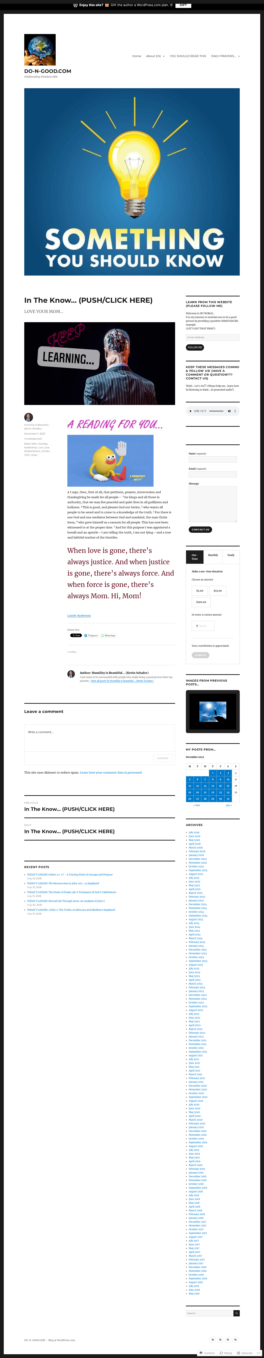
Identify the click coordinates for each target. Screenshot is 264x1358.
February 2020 (197, 1123)
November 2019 (198, 1134)
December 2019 (198, 1131)
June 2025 (194, 881)
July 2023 (194, 968)
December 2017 (197, 1221)
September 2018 (198, 1187)
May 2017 (194, 1248)
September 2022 (198, 1006)
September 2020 (198, 1097)
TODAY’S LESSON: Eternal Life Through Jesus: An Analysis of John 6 (66, 901)
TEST (27, 455)
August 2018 (196, 1191)
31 (228, 798)
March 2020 (196, 1119)
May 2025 (194, 885)
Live (40, 447)
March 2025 (196, 893)
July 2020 (194, 1104)
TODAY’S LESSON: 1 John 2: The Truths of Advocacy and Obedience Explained (71, 909)
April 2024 (195, 934)
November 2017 (198, 1225)
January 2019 (196, 1172)
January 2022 (196, 1036)
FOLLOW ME (195, 347)
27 (197, 798)
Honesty (43, 443)
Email (197, 468)
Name (197, 453)
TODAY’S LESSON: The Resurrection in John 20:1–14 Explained (63, 883)
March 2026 (196, 847)
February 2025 (197, 896)
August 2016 (196, 1282)
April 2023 (194, 979)
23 (220, 792)
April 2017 (194, 1252)
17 (228, 785)
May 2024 (194, 930)
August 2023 (196, 964)
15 (213, 785)
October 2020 (196, 1093)
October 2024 (196, 911)
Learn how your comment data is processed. (111, 772)
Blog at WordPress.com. (61, 1340)
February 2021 (197, 1078)
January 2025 (196, 900)
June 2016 (194, 1289)
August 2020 (196, 1100)
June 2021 (194, 1063)
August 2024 (196, 919)
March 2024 (196, 938)
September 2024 (198, 915)
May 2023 (194, 976)
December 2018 (197, 1176)
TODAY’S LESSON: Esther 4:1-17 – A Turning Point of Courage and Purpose (70, 874)
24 (228, 792)
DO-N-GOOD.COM (47, 71)
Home (136, 56)
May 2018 (194, 1202)
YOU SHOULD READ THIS (188, 56)
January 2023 (196, 991)
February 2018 (197, 1214)
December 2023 (198, 949)
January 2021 (196, 1082)
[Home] (213, 1340)
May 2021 (194, 1066)
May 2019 (194, 1157)
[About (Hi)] (220, 1340)
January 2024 (196, 945)
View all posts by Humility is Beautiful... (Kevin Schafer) (122, 681)
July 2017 (194, 1240)
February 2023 (197, 987)
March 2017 (195, 1255)
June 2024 (194, 927)
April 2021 (194, 1070)
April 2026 (195, 843)
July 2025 (194, 877)
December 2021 (197, 1040)
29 (212, 798)
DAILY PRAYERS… (223, 56)
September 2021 (198, 1051)
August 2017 (196, 1236)
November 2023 (198, 953)
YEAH (34, 455)
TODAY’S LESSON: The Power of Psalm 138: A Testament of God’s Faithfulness (71, 892)
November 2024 (198, 908)
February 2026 (197, 851)
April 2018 (194, 1206)
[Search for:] (209, 1313)
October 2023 (196, 957)
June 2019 (194, 1153)
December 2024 (198, 904)
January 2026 (196, 855)
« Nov (196, 805)
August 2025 (196, 874)
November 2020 (198, 1089)
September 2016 (198, 1278)
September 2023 (198, 961)
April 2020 (195, 1116)
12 (190, 785)
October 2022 (196, 1002)
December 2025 (198, 859)
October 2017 (196, 1229)
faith (34, 443)
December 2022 (198, 995)
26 (189, 798)
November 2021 (198, 1044)
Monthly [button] (213, 555)
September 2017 (198, 1233)
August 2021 (196, 1055)
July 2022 (194, 1013)
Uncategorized (33, 438)
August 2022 (196, 1010)
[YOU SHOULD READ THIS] (228, 1340)
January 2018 (196, 1218)
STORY (46, 451)
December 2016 (198, 1267)
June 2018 (194, 1199)
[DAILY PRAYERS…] (235, 1340)
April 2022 (195, 1025)
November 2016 (198, 1271)
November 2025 (198, 862)
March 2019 (195, 1165)
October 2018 (196, 1184)
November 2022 (198, 998)
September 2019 (198, 1142)
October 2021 (196, 1048)
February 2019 (197, 1168)
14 (205, 785)
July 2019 (194, 1150)
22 (212, 792)
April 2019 (194, 1161)
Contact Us (200, 529)
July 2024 (194, 923)
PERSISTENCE (32, 451)
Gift (183, 5)
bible (27, 443)
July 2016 (194, 1286)
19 (189, 792)
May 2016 (194, 1293)
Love (46, 447)
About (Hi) (153, 56)
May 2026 (194, 840)
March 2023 (195, 983)
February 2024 (197, 942)
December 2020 (198, 1085)
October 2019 (196, 1138)
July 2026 (194, 832)
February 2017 (197, 1259)
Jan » (229, 805)
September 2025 (198, 870)
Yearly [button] (230, 555)
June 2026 (194, 836)
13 (197, 785)
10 (228, 779)
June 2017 (194, 1244)
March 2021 (195, 1074)
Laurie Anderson (79, 615)
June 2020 (194, 1108)
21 (205, 792)
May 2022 (194, 1021)
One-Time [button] (195, 557)
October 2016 (196, 1274)
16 (220, 785)
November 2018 (198, 1180)
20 (197, 792)
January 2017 (196, 1263)
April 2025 (195, 889)
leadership (30, 447)
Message (194, 483)
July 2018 (194, 1195)
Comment (162, 758)
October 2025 (196, 866)
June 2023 (194, 972)
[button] (204, 720)
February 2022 (197, 1032)
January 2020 (196, 1127)
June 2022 (194, 1017)
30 (220, 798)
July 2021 (194, 1059)
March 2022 (196, 1029)
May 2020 (194, 1112)
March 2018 (195, 1210)
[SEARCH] (236, 1313)
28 (205, 798)
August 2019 (196, 1146)
